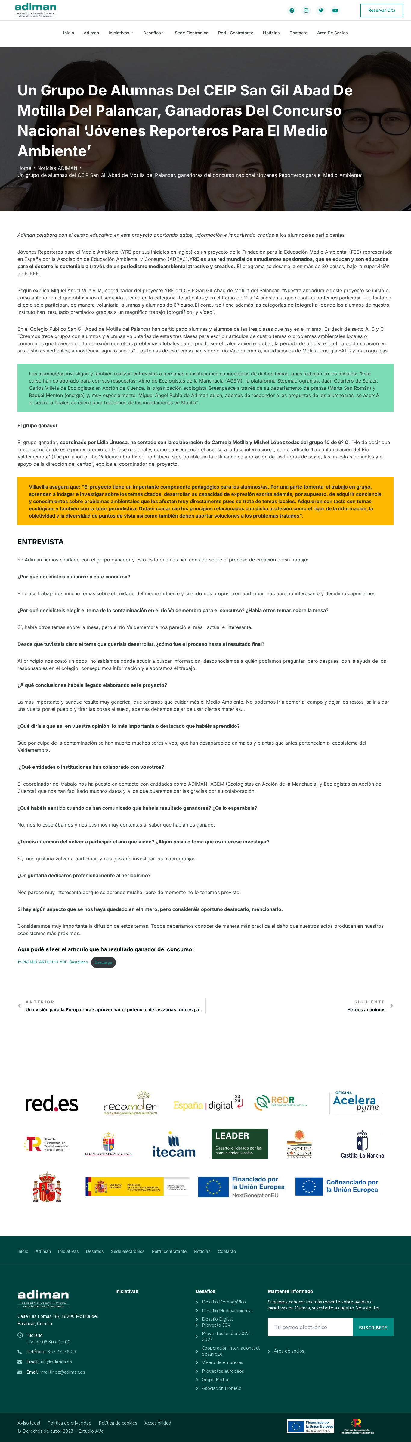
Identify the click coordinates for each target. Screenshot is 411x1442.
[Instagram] (306, 10)
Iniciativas (119, 32)
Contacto (298, 32)
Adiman (91, 32)
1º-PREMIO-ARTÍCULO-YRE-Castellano (52, 962)
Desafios (152, 32)
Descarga (103, 962)
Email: (49, 1362)
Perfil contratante (235, 32)
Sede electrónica (192, 32)
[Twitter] (321, 10)
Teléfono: (51, 1352)
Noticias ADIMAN (57, 168)
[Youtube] (335, 10)
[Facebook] (292, 10)
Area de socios (332, 32)
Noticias (271, 32)
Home (24, 168)
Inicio (68, 32)
